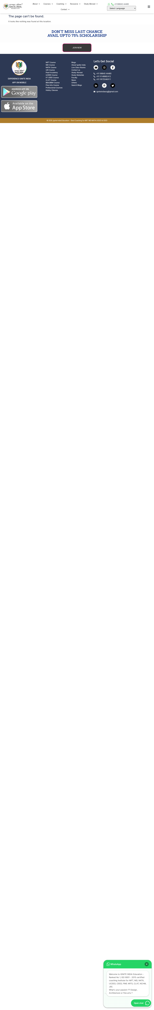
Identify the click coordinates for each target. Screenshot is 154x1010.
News (73, 80)
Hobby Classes (52, 90)
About (35, 4)
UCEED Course (51, 75)
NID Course (50, 65)
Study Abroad (89, 4)
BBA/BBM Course (53, 83)
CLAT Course (51, 80)
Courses (47, 4)
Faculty (74, 77)
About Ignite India (78, 65)
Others (74, 83)
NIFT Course (51, 62)
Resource (74, 4)
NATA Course (51, 67)
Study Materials (77, 75)
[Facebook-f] (112, 67)
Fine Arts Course (52, 85)
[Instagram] (104, 67)
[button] (36, 4)
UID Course (50, 70)
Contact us (75, 70)
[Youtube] (96, 67)
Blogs (73, 62)
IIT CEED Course (52, 77)
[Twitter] (112, 85)
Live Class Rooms (78, 67)
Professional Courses (54, 88)
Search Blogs (76, 85)
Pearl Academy (52, 72)
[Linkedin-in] (96, 85)
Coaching (60, 4)
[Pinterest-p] (104, 85)
